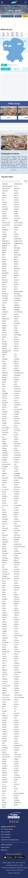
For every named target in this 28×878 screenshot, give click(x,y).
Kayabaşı (4, 473)
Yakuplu (16, 649)
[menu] (2, 2)
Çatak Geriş (5, 754)
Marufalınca (17, 537)
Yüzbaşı (4, 704)
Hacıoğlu (4, 414)
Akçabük (16, 202)
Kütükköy (4, 521)
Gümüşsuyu (17, 391)
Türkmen (16, 633)
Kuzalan (16, 507)
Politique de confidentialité (8, 867)
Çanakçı (4, 750)
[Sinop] (18, 44)
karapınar (4, 715)
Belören (16, 271)
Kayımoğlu (17, 476)
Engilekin (4, 346)
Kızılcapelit (17, 530)
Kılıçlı (15, 524)
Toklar (16, 626)
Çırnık (3, 784)
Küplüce (16, 519)
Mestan (16, 542)
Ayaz (15, 232)
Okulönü (4, 549)
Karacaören (17, 453)
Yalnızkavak (17, 651)
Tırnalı (16, 638)
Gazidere (16, 366)
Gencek (16, 368)
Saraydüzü (5, 569)
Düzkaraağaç (17, 335)
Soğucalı (16, 597)
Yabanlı (16, 647)
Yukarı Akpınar (18, 695)
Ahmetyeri (17, 188)
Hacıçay (16, 416)
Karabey (16, 450)
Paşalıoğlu (17, 562)
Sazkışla (16, 585)
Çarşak (4, 752)
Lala (3, 533)
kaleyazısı (16, 713)
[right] (26, 34)
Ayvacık (16, 236)
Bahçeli (4, 252)
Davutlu (16, 303)
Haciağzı (4, 405)
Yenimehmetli (6, 686)
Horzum (16, 428)
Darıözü (4, 303)
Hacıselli (4, 416)
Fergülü (4, 364)
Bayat (15, 259)
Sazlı (3, 588)
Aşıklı (15, 245)
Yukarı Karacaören (19, 697)
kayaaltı (16, 715)
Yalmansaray (5, 651)
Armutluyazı (17, 218)
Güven (16, 400)
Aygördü (4, 236)
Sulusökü (16, 599)
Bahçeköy (16, 250)
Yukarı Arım (5, 697)
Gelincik (4, 368)
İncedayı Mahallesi (19, 793)
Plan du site (22, 862)
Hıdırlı (15, 432)
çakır (15, 791)
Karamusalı (17, 457)
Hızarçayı (4, 434)
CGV (17, 862)
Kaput (15, 448)
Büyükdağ (17, 293)
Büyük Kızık (5, 293)
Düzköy (4, 337)
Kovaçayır (16, 492)
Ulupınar (16, 640)
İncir (3, 795)
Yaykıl (15, 661)
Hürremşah (17, 430)
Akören (4, 211)
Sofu (15, 592)
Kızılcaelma (17, 526)
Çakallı (16, 738)
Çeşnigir (16, 770)
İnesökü (4, 798)
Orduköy (16, 551)
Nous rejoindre (5, 834)
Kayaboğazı (17, 473)
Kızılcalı (16, 528)
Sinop (18, 5)
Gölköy (4, 382)
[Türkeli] (4, 46)
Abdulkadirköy (18, 184)
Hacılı (3, 409)
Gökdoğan (17, 370)
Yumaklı (16, 699)
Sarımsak (16, 578)
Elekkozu (4, 341)
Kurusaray (5, 505)
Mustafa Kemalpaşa (19, 546)
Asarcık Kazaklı (18, 225)
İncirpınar (16, 795)
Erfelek (4, 354)
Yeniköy (16, 681)
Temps (3, 65)
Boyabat (16, 280)
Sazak (3, 585)
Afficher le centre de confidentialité (14, 870)
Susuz (3, 601)
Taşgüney (4, 615)
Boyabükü (5, 282)
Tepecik (16, 622)
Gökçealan (5, 373)
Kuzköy (4, 510)
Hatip (15, 425)
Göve (3, 389)
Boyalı (16, 282)
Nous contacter (5, 837)
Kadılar (4, 441)
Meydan (4, 544)
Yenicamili (5, 674)
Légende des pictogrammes (10, 840)
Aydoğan (4, 234)
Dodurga (4, 325)
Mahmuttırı (17, 535)
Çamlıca (4, 745)
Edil (3, 339)
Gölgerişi (16, 380)
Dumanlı (4, 332)
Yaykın (4, 663)
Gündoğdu (5, 393)
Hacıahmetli (17, 405)
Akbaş (16, 191)
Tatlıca (4, 610)
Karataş (16, 462)
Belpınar (4, 271)
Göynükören (17, 389)
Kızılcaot (4, 530)
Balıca (3, 257)
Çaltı (3, 743)
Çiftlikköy (4, 773)
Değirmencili (5, 319)
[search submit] (26, 181)
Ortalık (16, 555)
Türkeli (4, 633)
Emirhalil (16, 341)
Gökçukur (4, 377)
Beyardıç (4, 275)
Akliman (4, 197)
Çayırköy (16, 766)
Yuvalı (15, 702)
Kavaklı (16, 471)
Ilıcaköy (16, 434)
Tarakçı (16, 608)
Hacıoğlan (5, 412)
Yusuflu (4, 702)
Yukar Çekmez (6, 695)
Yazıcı (3, 668)
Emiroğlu (4, 344)
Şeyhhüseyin (17, 802)
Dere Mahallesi (18, 312)
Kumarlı (4, 501)
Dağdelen (16, 305)
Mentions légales (7, 862)
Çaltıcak (16, 743)
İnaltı (3, 793)
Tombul (16, 629)
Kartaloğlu (5, 466)
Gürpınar (16, 396)
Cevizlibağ (5, 298)
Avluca (16, 230)
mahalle (4, 720)
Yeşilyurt (4, 690)
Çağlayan (4, 768)
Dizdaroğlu (17, 323)
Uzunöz (16, 645)
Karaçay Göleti (6, 464)
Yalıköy (4, 654)
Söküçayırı (17, 601)
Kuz (3, 507)
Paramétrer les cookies (21, 867)
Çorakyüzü (17, 775)
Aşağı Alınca (5, 241)
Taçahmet (16, 613)
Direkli (4, 323)
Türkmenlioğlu (18, 636)
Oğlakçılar (17, 558)
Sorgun (16, 594)
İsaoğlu (16, 798)
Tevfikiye (4, 626)
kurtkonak (5, 718)
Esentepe (16, 359)
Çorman (4, 777)
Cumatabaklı (17, 300)
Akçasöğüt (5, 209)
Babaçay (4, 250)
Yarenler (16, 658)
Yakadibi (4, 649)
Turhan (16, 631)
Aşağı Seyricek (6, 243)
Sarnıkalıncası (6, 574)
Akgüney (4, 195)
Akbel (3, 193)
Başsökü (4, 266)
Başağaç (4, 264)
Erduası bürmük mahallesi (6, 351)
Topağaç (4, 631)
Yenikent (16, 679)
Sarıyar (4, 581)
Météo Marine (5, 847)
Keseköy (4, 482)
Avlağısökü (5, 230)
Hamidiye (16, 418)
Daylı (3, 305)
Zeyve (15, 706)
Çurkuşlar (4, 782)
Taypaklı (4, 613)
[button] (18, 43)
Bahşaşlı (16, 252)
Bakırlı (4, 255)
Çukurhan (4, 780)
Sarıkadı (16, 576)
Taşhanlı (16, 615)
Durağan (16, 332)
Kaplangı (4, 448)
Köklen (16, 514)
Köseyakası (5, 519)
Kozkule (16, 496)
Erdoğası (4, 348)
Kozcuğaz (16, 494)
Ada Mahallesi (6, 188)
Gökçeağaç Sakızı (18, 373)
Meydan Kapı (17, 544)
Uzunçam (16, 642)
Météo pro (4, 850)
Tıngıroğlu (5, 638)
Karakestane (17, 455)
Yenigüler (16, 677)
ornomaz (16, 736)
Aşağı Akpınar (18, 239)
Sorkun (4, 597)
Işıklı (3, 437)
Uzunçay (4, 645)
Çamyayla (16, 747)
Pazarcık (4, 562)
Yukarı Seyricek (6, 699)
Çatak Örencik (6, 757)
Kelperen (4, 480)
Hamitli (4, 421)
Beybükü (16, 275)
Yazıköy (16, 668)
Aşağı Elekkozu (18, 241)
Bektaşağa (17, 268)
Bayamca (4, 259)
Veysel (4, 647)
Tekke (15, 617)
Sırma (3, 606)
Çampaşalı (5, 747)
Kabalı (15, 437)
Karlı (15, 464)
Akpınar (16, 197)
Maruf (3, 537)
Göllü (3, 384)
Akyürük (16, 200)
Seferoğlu (17, 588)
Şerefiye (4, 802)
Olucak (16, 549)
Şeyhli (16, 805)
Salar (3, 565)
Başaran (16, 261)
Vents (9, 65)
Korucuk (16, 489)
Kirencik (4, 487)
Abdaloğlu (5, 184)
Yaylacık (4, 665)
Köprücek (4, 517)
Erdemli (16, 346)
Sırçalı (15, 606)
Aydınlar (16, 234)
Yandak (16, 656)
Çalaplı (16, 741)
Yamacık (16, 654)
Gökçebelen (17, 375)
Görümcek (17, 386)
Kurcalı (16, 501)
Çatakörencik (17, 757)
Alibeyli (4, 213)
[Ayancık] (8, 46)
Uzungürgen (5, 642)
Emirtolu (16, 344)
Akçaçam (16, 209)
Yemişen (16, 670)
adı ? (3, 709)
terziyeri (4, 738)
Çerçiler (16, 768)
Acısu (15, 186)
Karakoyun (5, 457)
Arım (3, 220)
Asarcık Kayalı (6, 225)
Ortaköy (4, 555)
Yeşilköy (4, 688)
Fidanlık (16, 364)
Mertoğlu (16, 540)
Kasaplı (16, 466)
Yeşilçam (16, 693)
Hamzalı (16, 421)
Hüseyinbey (5, 432)
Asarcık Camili (6, 223)
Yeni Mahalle (17, 672)
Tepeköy (4, 624)
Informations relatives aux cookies (14, 865)
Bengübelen (5, 273)
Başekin (16, 264)
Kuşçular (16, 512)
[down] (14, 170)
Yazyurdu (16, 665)
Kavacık (4, 469)
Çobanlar (4, 775)
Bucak (15, 287)
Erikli (15, 354)
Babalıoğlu (17, 248)
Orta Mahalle (17, 553)
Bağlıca (4, 261)
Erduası (16, 348)
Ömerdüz (16, 784)
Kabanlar (4, 439)
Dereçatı (16, 316)
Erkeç (15, 357)
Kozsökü (16, 498)
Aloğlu (16, 213)
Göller (16, 382)
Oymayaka (5, 558)
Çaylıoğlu (4, 766)
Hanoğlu (4, 423)
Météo (1, 5)
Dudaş (16, 330)
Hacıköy (4, 407)
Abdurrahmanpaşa (7, 186)
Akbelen (16, 193)
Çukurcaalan (17, 777)
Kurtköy (4, 503)
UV (14, 65)
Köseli (16, 517)
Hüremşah (5, 430)
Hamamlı (4, 418)
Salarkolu (16, 565)
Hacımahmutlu (18, 409)
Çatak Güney (17, 754)
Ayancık (4, 232)
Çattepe (16, 759)
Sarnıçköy (16, 574)
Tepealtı (4, 622)
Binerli (4, 277)
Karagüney (5, 455)
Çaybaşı (4, 763)
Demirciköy (5, 312)
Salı (3, 567)
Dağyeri (4, 309)
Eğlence (16, 361)
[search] (25, 2)
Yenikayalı (5, 679)
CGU (13, 862)
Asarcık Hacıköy (18, 223)
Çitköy (16, 773)
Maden (16, 533)
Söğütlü (4, 603)
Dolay (15, 325)
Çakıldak (4, 741)
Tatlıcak (16, 610)
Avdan (4, 227)
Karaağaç (4, 450)
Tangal (4, 608)
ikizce (3, 713)
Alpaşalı (4, 216)
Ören (15, 786)
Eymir (3, 361)
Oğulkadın (5, 560)
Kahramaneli (17, 444)
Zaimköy (16, 704)
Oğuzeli (16, 560)
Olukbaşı (4, 551)
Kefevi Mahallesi (18, 478)
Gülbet (4, 391)
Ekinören (16, 339)
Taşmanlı (4, 617)
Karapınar (16, 459)
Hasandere (17, 423)
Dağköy (4, 307)
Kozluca (4, 498)
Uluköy (4, 640)
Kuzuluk (4, 512)
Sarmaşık (4, 572)
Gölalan (16, 377)
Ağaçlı (4, 239)
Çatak (15, 752)
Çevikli (4, 770)
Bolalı (15, 277)
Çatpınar (4, 759)
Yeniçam (16, 686)
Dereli (4, 316)
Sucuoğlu (4, 599)
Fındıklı (4, 366)
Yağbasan (4, 670)
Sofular (4, 594)
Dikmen (16, 321)
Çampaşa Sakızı (18, 745)
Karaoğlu (4, 459)
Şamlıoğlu (17, 800)
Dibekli (16, 319)
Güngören (17, 393)
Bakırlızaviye (17, 255)
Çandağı (16, 750)
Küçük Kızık (17, 521)
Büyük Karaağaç (18, 291)
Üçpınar (4, 791)
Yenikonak (5, 681)
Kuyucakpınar (17, 505)
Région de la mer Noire (12, 5)
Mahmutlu (5, 535)
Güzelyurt (17, 402)
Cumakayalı (17, 298)
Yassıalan (4, 661)
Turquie (5, 5)
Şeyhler (4, 805)
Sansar (16, 567)
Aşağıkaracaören (18, 243)
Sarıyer (4, 583)
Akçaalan (4, 202)
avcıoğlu (4, 711)
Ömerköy (4, 786)
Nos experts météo (7, 829)
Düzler (16, 337)
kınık (15, 718)
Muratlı (4, 546)
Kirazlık (16, 485)
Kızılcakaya (5, 528)
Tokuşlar (4, 629)
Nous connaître (5, 832)
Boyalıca (16, 284)
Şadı (3, 800)
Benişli (16, 273)
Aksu (3, 200)
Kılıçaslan (4, 524)
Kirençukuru (17, 487)
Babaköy (4, 248)
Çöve (15, 782)
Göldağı (4, 380)
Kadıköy (16, 439)
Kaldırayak (5, 446)
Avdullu (16, 227)
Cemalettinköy (18, 296)
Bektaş (4, 268)
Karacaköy (5, 453)
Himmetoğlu (5, 428)
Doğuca (4, 330)
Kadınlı (16, 441)
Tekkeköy (16, 620)
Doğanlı (4, 328)
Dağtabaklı (17, 307)
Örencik (4, 789)
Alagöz (16, 211)
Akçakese (16, 204)
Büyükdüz (4, 296)
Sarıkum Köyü (6, 578)
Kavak (3, 471)
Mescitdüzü (5, 542)
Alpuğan (16, 216)
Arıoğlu (16, 220)
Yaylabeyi (16, 663)
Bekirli (16, 266)
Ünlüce (16, 789)
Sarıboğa (4, 576)
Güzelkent (5, 402)
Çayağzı (4, 761)
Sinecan (16, 590)
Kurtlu (16, 503)
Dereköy (4, 314)
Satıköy (16, 583)
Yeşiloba (16, 688)
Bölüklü (4, 289)
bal (15, 711)
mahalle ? (4, 732)
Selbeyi (4, 590)
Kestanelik (17, 482)
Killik (3, 485)
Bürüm (16, 289)
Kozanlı (4, 494)
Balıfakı (16, 257)
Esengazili (5, 359)
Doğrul (16, 328)
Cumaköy (4, 300)
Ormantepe (5, 553)
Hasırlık (4, 425)
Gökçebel (4, 375)
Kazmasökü (5, 478)
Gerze (3, 370)
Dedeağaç (17, 309)
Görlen (4, 386)
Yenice (16, 674)
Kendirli (16, 480)
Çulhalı (16, 780)
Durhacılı (4, 335)
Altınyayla (5, 218)
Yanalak (4, 656)
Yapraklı (4, 658)
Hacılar (16, 407)
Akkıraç (16, 195)
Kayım (3, 476)
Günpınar (4, 396)
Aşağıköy (4, 245)
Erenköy (16, 351)
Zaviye (4, 706)
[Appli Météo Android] (20, 857)
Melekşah (4, 540)
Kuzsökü (16, 510)
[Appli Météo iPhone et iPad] (8, 857)
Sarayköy (16, 569)
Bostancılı (5, 280)
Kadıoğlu (4, 444)
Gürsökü (16, 398)
